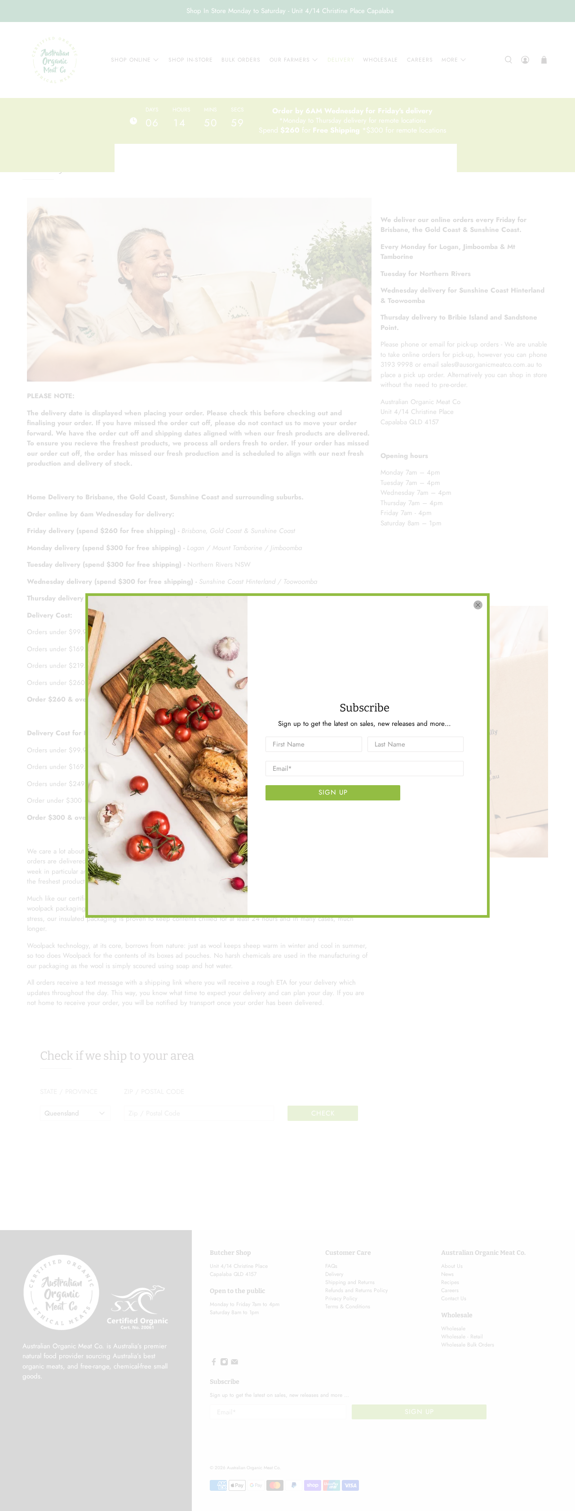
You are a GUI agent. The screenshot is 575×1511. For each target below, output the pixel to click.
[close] (477, 604)
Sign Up (333, 792)
